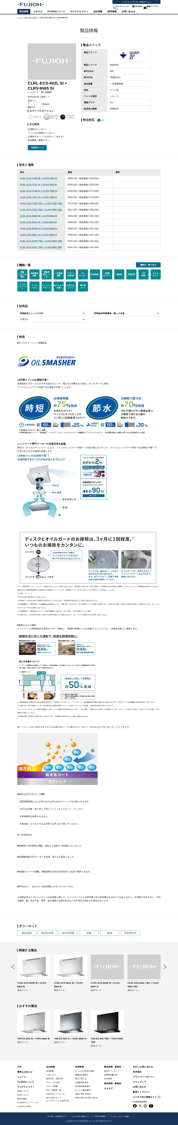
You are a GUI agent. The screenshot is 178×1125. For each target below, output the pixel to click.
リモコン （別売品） (71, 274)
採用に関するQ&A (83, 1094)
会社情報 (98, 11)
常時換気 (95, 274)
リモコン (24, 319)
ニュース (21, 1077)
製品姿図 (27, 933)
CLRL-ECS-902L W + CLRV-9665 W (38, 222)
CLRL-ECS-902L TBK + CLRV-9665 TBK (41, 247)
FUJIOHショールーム (55, 1094)
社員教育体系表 (81, 1082)
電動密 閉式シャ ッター (46, 274)
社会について (23, 1095)
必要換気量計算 (110, 1075)
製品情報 (23, 11)
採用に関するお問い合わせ (86, 1098)
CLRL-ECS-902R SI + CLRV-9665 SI (38, 229)
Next (165, 967)
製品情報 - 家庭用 (31, 18)
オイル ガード (156, 274)
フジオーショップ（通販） (120, 1116)
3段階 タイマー (107, 274)
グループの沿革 (53, 1082)
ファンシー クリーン (46, 286)
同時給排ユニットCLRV (31, 313)
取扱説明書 (48, 933)
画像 (89, 933)
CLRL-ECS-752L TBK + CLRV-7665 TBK (41, 210)
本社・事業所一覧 (54, 1090)
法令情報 (108, 1079)
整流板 (119, 274)
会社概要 (50, 1071)
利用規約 (137, 1072)
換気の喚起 (22, 1099)
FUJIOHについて (56, 11)
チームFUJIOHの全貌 (84, 1071)
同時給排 (131, 274)
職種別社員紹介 (81, 1075)
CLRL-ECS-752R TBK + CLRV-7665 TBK (41, 203)
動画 (109, 933)
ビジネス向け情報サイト (145, 1097)
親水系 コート (83, 286)
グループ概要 (52, 1086)
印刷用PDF (130, 933)
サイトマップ (139, 1082)
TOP (19, 1067)
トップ (19, 18)
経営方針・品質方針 (54, 1079)
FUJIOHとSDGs (24, 1106)
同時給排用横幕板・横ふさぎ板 (109, 313)
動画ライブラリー (153, 7)
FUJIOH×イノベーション (28, 1102)
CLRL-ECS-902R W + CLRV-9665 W (38, 216)
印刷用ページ (37, 147)
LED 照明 (144, 274)
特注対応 (89, 120)
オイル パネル (34, 286)
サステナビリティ (79, 11)
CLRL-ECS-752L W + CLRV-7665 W (38, 185)
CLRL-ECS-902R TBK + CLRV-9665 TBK (41, 241)
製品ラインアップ (111, 1071)
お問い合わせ (139, 1087)
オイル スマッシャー (22, 286)
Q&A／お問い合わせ (143, 1067)
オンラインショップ (123, 7)
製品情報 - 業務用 (112, 1083)
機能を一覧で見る (148, 265)
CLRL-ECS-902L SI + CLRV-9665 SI (38, 235)
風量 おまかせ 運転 (22, 274)
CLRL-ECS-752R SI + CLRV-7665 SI (38, 191)
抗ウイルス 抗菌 (58, 286)
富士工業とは (81, 1079)
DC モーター (83, 274)
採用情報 (112, 11)
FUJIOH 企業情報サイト (57, 1116)
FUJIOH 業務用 (100, 1116)
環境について (23, 1091)
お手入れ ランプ (71, 286)
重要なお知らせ (24, 1072)
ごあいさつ (51, 1075)
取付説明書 (68, 933)
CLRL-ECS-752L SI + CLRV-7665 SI (38, 197)
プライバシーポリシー (144, 1077)
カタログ (37, 11)
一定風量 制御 (58, 274)
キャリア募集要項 (82, 1090)
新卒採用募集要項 (82, 1086)
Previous (13, 967)
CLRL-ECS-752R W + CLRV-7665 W (38, 178)
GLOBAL (138, 6)
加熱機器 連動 (34, 274)
